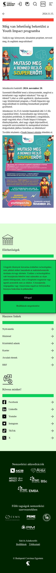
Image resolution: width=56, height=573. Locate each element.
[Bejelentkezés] (19, 4)
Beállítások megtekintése (28, 306)
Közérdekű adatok (11, 343)
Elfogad (28, 297)
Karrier (5, 350)
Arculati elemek (9, 357)
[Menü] (51, 4)
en (43, 4)
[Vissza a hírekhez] (3, 14)
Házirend (6, 336)
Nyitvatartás (8, 329)
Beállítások (21, 544)
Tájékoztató (34, 544)
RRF (4, 365)
